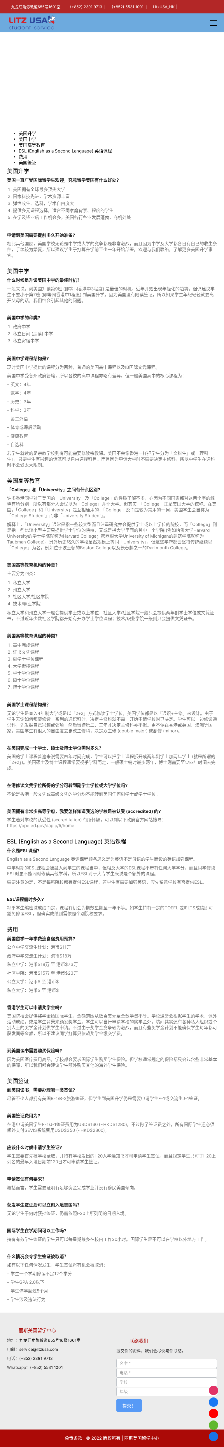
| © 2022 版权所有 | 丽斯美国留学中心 (121, 1438)
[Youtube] (213, 1413)
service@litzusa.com (38, 1349)
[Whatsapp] (213, 1425)
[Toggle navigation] (213, 23)
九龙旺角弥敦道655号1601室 (35, 6)
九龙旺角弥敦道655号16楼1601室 (49, 1340)
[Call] (213, 1436)
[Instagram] (213, 1390)
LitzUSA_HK (163, 6)
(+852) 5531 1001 (128, 6)
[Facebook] (213, 1402)
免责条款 (73, 1438)
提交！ (129, 1405)
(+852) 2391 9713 (86, 6)
